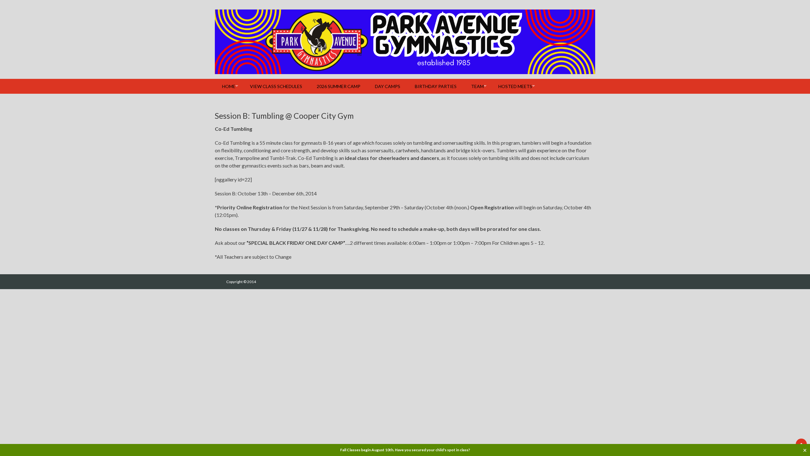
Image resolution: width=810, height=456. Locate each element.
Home (228, 86)
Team (477, 86)
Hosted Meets (515, 86)
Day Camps (387, 86)
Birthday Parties (436, 86)
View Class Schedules (276, 86)
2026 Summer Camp (338, 86)
